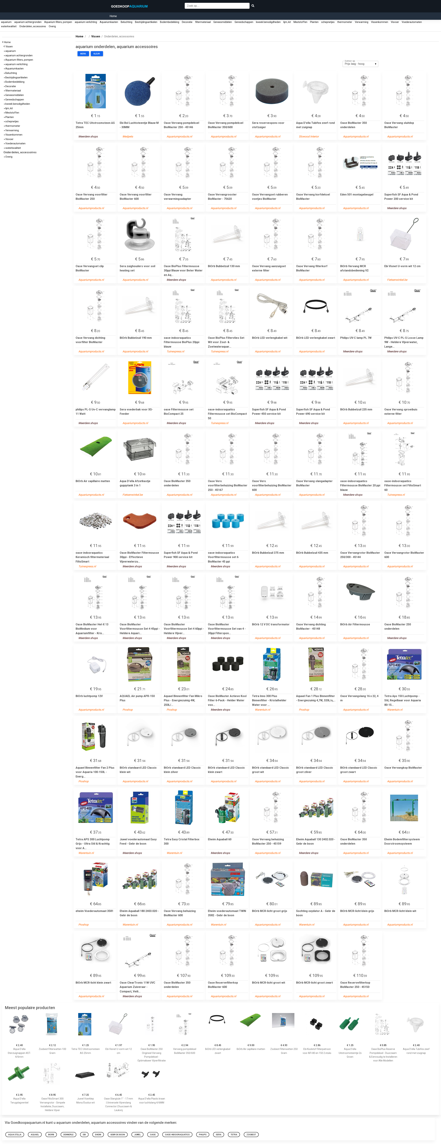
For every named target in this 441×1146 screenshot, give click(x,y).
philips (203, 1134)
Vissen (10, 46)
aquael (35, 1134)
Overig (52, 26)
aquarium (6, 22)
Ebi (84, 1134)
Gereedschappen (244, 22)
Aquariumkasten (109, 22)
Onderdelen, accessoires (32, 26)
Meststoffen (300, 22)
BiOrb (51, 1134)
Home (113, 16)
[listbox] (360, 64)
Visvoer (395, 22)
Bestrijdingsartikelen (146, 22)
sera (218, 1134)
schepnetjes (328, 22)
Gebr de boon (117, 1134)
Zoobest (251, 1134)
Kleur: (97, 54)
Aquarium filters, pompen (58, 22)
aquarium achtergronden (28, 22)
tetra (234, 1134)
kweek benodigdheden (268, 22)
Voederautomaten (412, 22)
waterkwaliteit (9, 26)
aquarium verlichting (86, 22)
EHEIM (98, 1134)
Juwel (137, 1134)
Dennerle (68, 1134)
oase (153, 1134)
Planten (314, 22)
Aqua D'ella (14, 1134)
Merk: (83, 54)
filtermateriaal (203, 22)
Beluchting (126, 22)
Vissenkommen (379, 22)
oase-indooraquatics (177, 1134)
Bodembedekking (169, 22)
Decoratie (187, 22)
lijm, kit (287, 22)
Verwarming (361, 22)
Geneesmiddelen (222, 22)
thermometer (344, 22)
